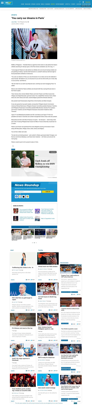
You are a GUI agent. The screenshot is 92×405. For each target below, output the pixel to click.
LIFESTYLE (67, 4)
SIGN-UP (48, 191)
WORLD (42, 4)
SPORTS (53, 4)
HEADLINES (27, 4)
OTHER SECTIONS (86, 4)
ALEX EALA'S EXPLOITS (59, 8)
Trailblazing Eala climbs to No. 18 (22, 267)
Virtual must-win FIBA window (47, 266)
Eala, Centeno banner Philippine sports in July (45, 328)
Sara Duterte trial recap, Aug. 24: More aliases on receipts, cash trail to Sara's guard (70, 387)
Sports (14, 15)
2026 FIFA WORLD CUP (33, 8)
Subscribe (87, 2)
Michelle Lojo (15, 393)
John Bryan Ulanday (43, 390)
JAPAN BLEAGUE (78, 8)
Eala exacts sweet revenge (46, 388)
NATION (38, 4)
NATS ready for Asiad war (46, 357)
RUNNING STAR (42, 8)
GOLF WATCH (50, 8)
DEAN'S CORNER (86, 8)
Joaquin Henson (42, 301)
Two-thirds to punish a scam (69, 329)
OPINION (33, 4)
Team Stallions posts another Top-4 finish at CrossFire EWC (21, 389)
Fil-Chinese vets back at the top (22, 328)
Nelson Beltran (42, 360)
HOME (22, 4)
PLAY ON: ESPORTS (69, 8)
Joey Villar (14, 22)
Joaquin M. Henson (43, 269)
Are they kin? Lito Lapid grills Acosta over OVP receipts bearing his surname (69, 356)
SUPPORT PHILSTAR (86, 5)
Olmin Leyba (15, 270)
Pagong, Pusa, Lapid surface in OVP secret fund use (70, 276)
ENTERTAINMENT (60, 4)
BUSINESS (47, 4)
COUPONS (78, 4)
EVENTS (73, 4)
